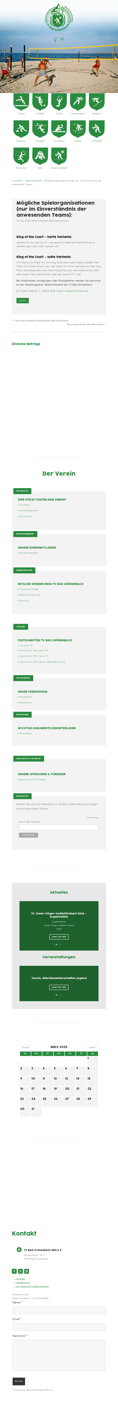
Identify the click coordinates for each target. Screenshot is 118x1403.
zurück (25, 1048)
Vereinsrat (22, 491)
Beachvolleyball (40, 221)
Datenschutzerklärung (32, 1287)
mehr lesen (21, 369)
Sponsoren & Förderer (28, 758)
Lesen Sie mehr (59, 937)
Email (17, 1319)
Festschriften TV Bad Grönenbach (45, 640)
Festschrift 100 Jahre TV (34, 656)
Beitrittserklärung (30, 595)
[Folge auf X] (20, 1271)
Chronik (20, 627)
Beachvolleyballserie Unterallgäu (38, 384)
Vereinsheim (23, 678)
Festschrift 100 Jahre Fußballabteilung (42, 662)
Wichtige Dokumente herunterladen (47, 728)
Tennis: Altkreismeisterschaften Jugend (59, 978)
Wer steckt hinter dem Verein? (42, 500)
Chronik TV (26, 646)
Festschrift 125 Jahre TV (34, 651)
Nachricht (20, 1336)
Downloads (22, 714)
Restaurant (26, 703)
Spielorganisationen (59, 221)
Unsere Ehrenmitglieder (37, 548)
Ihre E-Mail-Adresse (30, 822)
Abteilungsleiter (29, 511)
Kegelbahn (26, 697)
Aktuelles (19, 388)
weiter (92, 1048)
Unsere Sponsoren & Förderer (41, 774)
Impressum (23, 1283)
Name (17, 1302)
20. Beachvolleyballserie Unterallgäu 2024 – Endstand (53, 412)
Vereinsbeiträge (29, 589)
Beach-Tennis (24, 357)
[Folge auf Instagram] (26, 1271)
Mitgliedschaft (24, 570)
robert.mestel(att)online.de (72, 291)
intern (20, 1280)
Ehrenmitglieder (25, 534)
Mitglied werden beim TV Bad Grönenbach (50, 584)
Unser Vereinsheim (32, 692)
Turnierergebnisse (46, 416)
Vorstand (25, 505)
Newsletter (22, 796)
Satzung (24, 601)
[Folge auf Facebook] (14, 1271)
